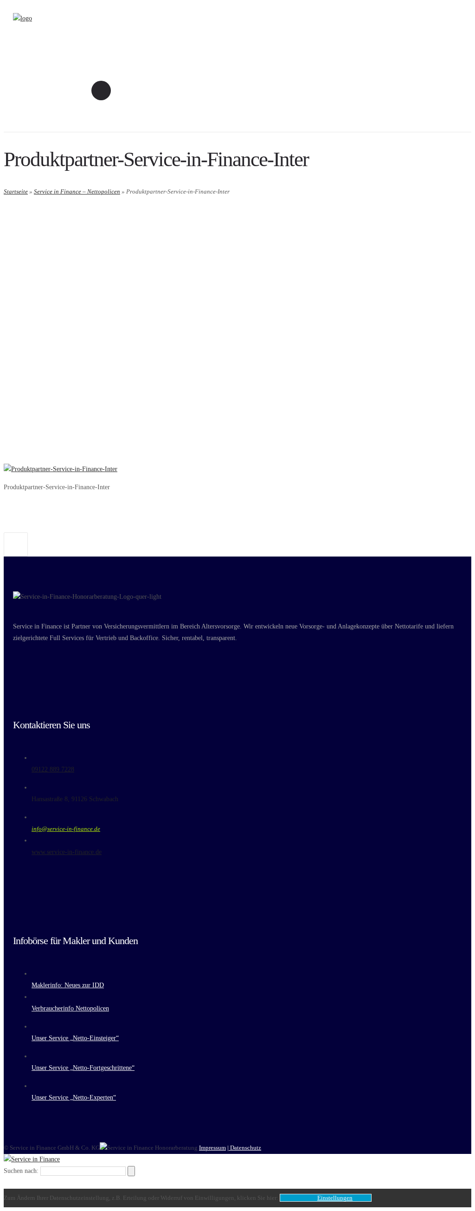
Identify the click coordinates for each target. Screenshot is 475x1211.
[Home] (22, 18)
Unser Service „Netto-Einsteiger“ (75, 1038)
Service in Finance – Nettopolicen (77, 191)
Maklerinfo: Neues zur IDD (68, 985)
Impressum (212, 1147)
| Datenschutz (244, 1147)
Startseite (16, 191)
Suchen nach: (21, 1170)
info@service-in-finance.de (66, 828)
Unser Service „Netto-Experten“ (74, 1097)
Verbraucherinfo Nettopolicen (70, 1008)
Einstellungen (335, 1197)
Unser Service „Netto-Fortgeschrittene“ (83, 1067)
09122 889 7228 (53, 769)
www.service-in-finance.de (67, 851)
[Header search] (100, 90)
